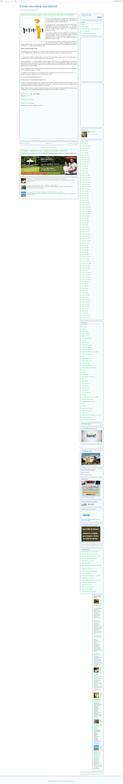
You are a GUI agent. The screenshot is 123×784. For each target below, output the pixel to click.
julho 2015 (83, 164)
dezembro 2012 (85, 234)
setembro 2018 (84, 148)
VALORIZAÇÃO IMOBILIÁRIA (88, 419)
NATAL (82, 403)
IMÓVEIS (83, 369)
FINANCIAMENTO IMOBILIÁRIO (88, 367)
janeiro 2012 (84, 258)
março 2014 (84, 200)
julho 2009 (83, 283)
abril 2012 (83, 252)
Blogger (73, 781)
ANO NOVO (84, 327)
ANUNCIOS (84, 329)
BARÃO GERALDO (85, 336)
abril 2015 (83, 170)
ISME (82, 379)
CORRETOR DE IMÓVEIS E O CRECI (90, 351)
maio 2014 (83, 195)
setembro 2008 (84, 306)
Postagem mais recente (25, 143)
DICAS (82, 356)
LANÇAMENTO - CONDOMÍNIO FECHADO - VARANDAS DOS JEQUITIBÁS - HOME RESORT (44, 150)
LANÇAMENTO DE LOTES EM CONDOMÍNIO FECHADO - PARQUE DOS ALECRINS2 (45, 192)
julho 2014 (83, 191)
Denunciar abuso (86, 424)
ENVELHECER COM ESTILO (88, 560)
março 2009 (84, 292)
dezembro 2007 (85, 317)
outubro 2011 (84, 265)
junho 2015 (83, 166)
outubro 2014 (84, 184)
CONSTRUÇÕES (85, 342)
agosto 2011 (84, 270)
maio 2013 (83, 222)
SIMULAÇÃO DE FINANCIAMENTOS (98, 637)
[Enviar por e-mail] (33, 94)
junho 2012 (83, 247)
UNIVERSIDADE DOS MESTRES (88, 591)
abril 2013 (83, 225)
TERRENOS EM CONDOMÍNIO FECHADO (91, 415)
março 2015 (84, 173)
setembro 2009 (84, 279)
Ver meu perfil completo (93, 134)
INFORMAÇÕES (85, 374)
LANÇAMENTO (84, 390)
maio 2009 (83, 288)
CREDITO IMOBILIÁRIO (86, 354)
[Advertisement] (91, 59)
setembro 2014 (84, 186)
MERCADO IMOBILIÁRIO (87, 399)
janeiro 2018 (84, 155)
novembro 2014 (85, 182)
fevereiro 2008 (84, 315)
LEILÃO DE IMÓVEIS (86, 392)
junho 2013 (83, 220)
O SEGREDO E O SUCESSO (87, 577)
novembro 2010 (85, 272)
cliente (27, 45)
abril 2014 (83, 197)
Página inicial (49, 143)
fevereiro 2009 (84, 295)
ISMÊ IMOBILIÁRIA (85, 563)
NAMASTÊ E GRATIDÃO (87, 568)
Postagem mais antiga (73, 143)
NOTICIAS (83, 406)
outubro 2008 (84, 304)
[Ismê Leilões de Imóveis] (82, 473)
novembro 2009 (85, 274)
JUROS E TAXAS (85, 388)
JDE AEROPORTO (85, 383)
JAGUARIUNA (84, 381)
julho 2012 (83, 245)
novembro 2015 (85, 157)
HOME (82, 24)
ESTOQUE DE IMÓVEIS (86, 365)
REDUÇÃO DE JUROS (86, 410)
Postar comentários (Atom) (50, 147)
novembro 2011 (84, 263)
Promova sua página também (86, 474)
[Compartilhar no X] (36, 94)
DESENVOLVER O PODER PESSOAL (89, 551)
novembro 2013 (85, 209)
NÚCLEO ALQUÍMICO (86, 573)
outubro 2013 (84, 211)
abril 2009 (83, 290)
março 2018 (84, 152)
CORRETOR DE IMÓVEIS (87, 349)
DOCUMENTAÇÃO (85, 363)
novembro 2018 (85, 146)
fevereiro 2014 (84, 202)
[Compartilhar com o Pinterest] (39, 94)
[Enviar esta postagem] (31, 93)
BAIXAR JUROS (85, 331)
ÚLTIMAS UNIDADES (86, 417)
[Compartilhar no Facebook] (37, 94)
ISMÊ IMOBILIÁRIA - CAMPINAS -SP (89, 28)
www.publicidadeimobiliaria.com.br (34, 77)
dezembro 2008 (85, 299)
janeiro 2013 (84, 231)
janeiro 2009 (84, 297)
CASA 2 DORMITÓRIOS (86, 338)
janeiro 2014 (84, 204)
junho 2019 (83, 141)
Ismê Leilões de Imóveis (85, 472)
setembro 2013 (84, 213)
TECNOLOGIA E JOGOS (87, 589)
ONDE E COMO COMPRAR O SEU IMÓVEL (91, 580)
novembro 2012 (85, 236)
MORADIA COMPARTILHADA (88, 401)
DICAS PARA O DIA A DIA (87, 358)
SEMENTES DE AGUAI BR (87, 587)
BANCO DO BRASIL (85, 333)
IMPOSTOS (84, 372)
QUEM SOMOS (84, 26)
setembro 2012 (84, 240)
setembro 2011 (84, 268)
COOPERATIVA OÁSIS (86, 345)
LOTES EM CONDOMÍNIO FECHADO (90, 397)
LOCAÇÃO (83, 394)
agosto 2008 (84, 308)
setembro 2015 (84, 159)
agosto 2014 (84, 188)
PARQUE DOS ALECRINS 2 (87, 408)
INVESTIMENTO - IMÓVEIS (87, 376)
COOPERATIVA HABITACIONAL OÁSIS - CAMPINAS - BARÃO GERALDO (42, 185)
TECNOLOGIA (29, 95)
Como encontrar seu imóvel (38, 6)
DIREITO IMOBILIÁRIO (86, 360)
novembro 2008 (85, 301)
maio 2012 (83, 249)
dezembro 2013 (85, 206)
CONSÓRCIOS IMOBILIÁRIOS (97, 654)
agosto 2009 (84, 281)
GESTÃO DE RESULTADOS (97, 621)
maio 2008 (83, 313)
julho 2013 (83, 218)
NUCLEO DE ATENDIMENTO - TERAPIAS (90, 575)
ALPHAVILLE (84, 324)
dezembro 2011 (84, 261)
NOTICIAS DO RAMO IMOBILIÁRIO (89, 571)
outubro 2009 (84, 277)
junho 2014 (83, 193)
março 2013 (84, 227)
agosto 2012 (84, 243)
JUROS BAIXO (84, 385)
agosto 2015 (84, 161)
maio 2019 (83, 143)
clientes (74, 35)
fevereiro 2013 (84, 229)
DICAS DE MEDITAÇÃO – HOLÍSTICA (90, 554)
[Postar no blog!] (35, 94)
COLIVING (83, 340)
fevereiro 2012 (84, 256)
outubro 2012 (84, 238)
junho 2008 (83, 310)
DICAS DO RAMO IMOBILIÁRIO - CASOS (90, 556)
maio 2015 (83, 168)
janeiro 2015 (84, 177)
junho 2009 (83, 286)
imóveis (70, 25)
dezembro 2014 (85, 179)
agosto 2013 (84, 215)
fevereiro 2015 (84, 175)
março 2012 (84, 254)
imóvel (67, 28)
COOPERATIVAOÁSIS (86, 347)
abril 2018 (83, 150)
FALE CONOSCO (85, 31)
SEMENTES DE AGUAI (86, 584)
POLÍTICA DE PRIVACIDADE (87, 33)
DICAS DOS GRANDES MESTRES (89, 558)
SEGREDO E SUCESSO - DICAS (88, 582)
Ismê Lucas (92, 132)
